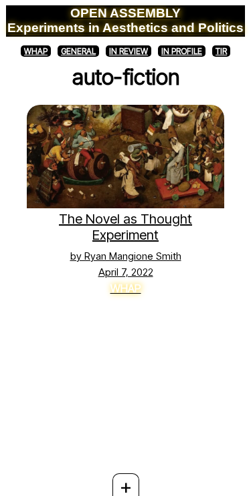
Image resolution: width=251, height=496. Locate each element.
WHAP (36, 51)
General (78, 51)
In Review (128, 51)
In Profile (181, 51)
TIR (221, 51)
